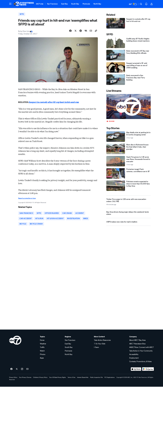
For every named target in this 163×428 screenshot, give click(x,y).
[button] (10, 4)
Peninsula (86, 4)
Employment (134, 358)
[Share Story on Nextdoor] (86, 31)
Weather (43, 344)
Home (42, 340)
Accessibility (133, 354)
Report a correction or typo (27, 198)
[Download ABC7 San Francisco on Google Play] (148, 369)
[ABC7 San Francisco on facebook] (11, 369)
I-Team (96, 347)
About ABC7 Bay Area (137, 340)
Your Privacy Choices (25, 377)
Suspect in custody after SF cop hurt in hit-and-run (54, 102)
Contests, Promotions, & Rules (140, 361)
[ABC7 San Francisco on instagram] (22, 369)
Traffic (42, 347)
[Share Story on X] (75, 31)
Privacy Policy (13, 377)
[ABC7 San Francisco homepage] (24, 4)
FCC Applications (109, 377)
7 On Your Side (99, 344)
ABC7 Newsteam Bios (137, 344)
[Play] (128, 106)
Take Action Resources (102, 340)
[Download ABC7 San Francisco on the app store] (136, 369)
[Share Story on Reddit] (80, 31)
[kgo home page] (15, 340)
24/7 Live (39, 4)
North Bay (97, 4)
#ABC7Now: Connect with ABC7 (141, 347)
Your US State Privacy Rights (57, 377)
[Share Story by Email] (91, 31)
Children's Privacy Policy (40, 377)
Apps (42, 358)
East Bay (64, 4)
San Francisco (52, 4)
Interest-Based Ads (82, 377)
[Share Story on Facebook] (70, 31)
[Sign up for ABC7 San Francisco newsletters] (27, 369)
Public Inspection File (96, 377)
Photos (42, 354)
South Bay (75, 4)
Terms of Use (71, 377)
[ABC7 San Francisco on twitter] (17, 369)
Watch (42, 351)
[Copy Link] (96, 31)
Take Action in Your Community (141, 351)
